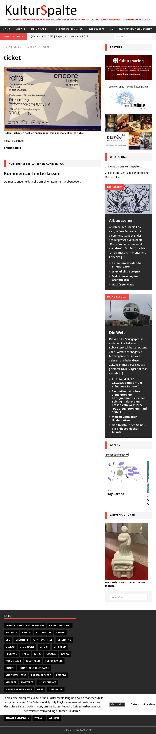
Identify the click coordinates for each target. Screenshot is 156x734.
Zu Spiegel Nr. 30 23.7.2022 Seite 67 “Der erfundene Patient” (127, 383)
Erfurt (44, 646)
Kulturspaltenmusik (69, 29)
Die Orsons (27, 646)
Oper (40, 689)
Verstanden (117, 704)
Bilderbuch (43, 632)
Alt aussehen (121, 220)
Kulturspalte (54, 661)
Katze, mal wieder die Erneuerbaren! (127, 264)
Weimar (54, 717)
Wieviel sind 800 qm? (126, 271)
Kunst (10, 668)
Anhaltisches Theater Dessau (25, 625)
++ (111, 29)
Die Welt (117, 332)
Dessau (10, 646)
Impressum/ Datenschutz (135, 29)
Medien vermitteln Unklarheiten (124, 418)
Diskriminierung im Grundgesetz (125, 277)
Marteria (27, 682)
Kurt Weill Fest (16, 675)
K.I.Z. (37, 654)
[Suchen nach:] (133, 36)
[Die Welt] (128, 324)
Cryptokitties (42, 639)
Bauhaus (11, 632)
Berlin (26, 632)
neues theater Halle (19, 689)
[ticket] (52, 128)
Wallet (39, 717)
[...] (123, 257)
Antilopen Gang (60, 625)
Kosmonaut (13, 661)
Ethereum (60, 646)
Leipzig (61, 675)
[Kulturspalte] (78, 23)
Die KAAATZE (96, 29)
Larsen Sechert (41, 675)
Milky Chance (47, 682)
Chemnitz (21, 639)
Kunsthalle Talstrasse (34, 668)
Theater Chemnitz (17, 717)
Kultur (20, 29)
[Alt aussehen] (128, 212)
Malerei (11, 682)
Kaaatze (51, 654)
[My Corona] (126, 474)
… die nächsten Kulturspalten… (124, 166)
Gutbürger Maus (123, 284)
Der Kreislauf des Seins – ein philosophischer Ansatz (129, 428)
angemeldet (24, 181)
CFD (8, 639)
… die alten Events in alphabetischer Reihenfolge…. (127, 175)
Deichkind (64, 639)
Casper (60, 632)
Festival (11, 654)
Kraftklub (33, 661)
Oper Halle (56, 689)
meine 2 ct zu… (40, 29)
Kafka (65, 654)
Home (6, 29)
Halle (25, 654)
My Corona (116, 494)
